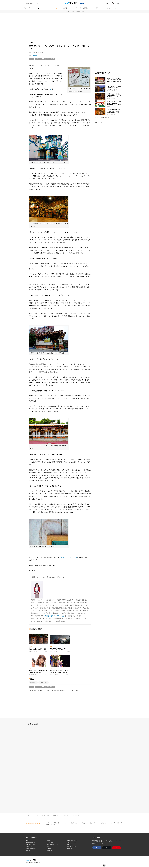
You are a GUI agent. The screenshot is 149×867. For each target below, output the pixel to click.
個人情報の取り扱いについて (74, 840)
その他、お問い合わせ (31, 848)
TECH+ (33, 8)
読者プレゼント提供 (30, 844)
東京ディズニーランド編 (69, 557)
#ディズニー (33, 682)
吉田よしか (35, 55)
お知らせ (28, 840)
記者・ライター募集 (71, 846)
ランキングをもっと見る (101, 117)
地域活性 (85, 8)
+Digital (38, 8)
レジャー (49, 815)
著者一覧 (28, 850)
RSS (48, 846)
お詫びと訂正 (70, 848)
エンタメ (71, 8)
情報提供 (49, 848)
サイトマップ (50, 842)
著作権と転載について (31, 842)
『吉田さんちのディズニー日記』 (54, 616)
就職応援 (65, 8)
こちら (50, 89)
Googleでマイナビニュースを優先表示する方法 (74, 11)
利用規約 (49, 840)
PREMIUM (44, 8)
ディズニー (74, 89)
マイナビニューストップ (31, 815)
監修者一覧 (49, 850)
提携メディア (70, 844)
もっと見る (98, 122)
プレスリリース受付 (71, 842)
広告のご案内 (29, 846)
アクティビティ (43, 682)
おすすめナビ (107, 8)
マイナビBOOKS (115, 8)
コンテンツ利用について (52, 844)
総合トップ (27, 8)
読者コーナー (99, 8)
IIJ (90, 8)
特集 (80, 8)
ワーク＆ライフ (58, 8)
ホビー (76, 8)
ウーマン (50, 8)
